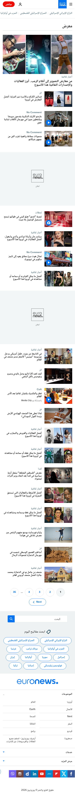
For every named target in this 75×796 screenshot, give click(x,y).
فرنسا (13, 649)
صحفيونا (68, 739)
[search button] (11, 618)
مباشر (9, 4)
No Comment (34, 112)
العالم (33, 702)
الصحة (32, 717)
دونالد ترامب (32, 649)
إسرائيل (61, 657)
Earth (32, 709)
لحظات (38, 212)
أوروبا (69, 702)
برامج (33, 731)
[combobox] (38, 618)
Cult (39, 389)
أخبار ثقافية (66, 76)
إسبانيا (31, 666)
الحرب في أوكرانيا (9, 13)
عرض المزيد (66, 761)
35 (14, 592)
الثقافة (32, 724)
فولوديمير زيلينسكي (53, 666)
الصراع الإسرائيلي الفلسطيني (33, 13)
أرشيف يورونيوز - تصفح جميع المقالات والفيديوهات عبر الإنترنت (20, 740)
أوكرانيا (28, 657)
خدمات (69, 752)
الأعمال (69, 709)
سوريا (44, 657)
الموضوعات (67, 694)
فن (40, 92)
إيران (12, 657)
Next (39, 602)
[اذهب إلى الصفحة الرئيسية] (62, 4)
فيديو (69, 731)
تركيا (15, 666)
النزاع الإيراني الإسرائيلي (61, 13)
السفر (70, 724)
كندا (40, 469)
